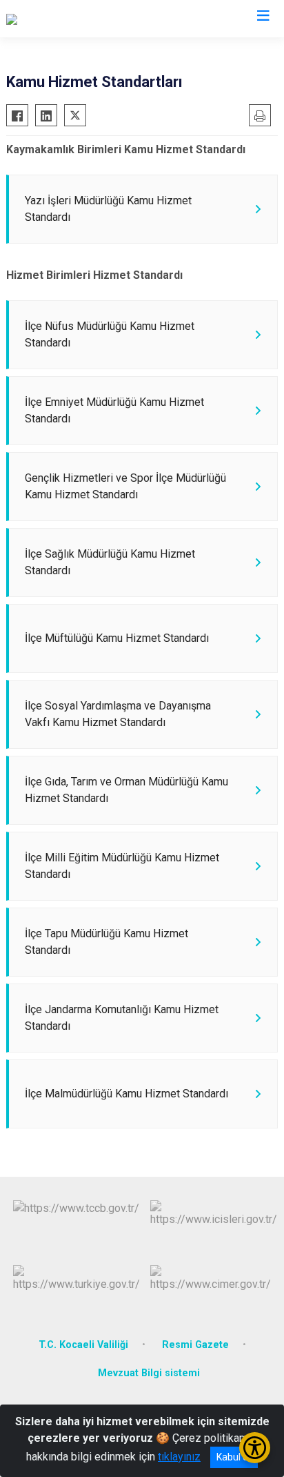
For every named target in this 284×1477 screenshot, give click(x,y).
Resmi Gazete (195, 1345)
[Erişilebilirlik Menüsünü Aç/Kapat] (254, 1447)
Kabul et (234, 1457)
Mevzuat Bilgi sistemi (149, 1373)
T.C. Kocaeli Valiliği (83, 1345)
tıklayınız (179, 1456)
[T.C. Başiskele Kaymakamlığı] (74, 18)
